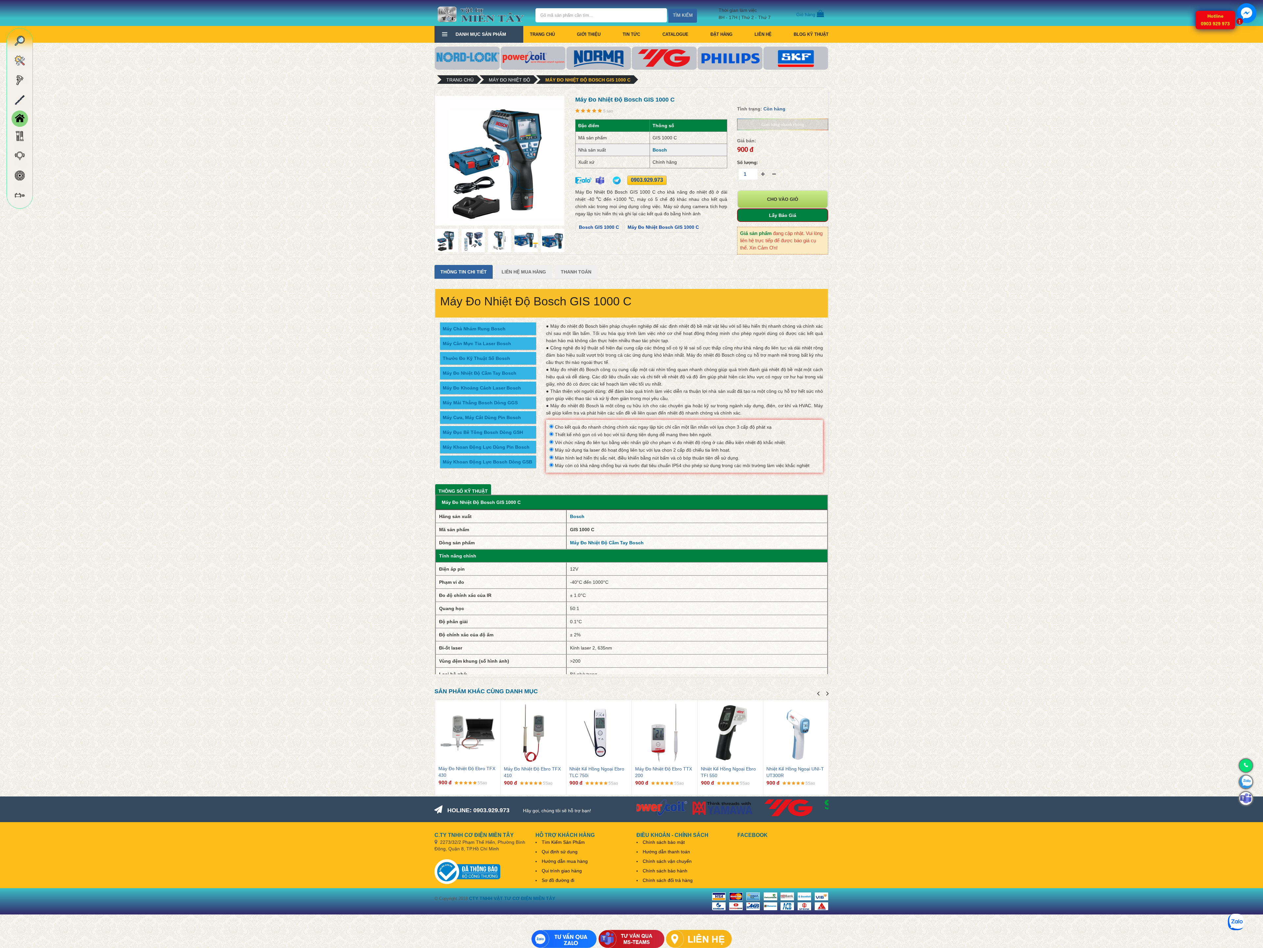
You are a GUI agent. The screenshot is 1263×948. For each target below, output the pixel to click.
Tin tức (631, 34)
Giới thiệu (589, 34)
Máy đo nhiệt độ (509, 80)
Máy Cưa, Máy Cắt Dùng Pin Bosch (482, 417)
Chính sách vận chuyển (667, 861)
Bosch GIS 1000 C (599, 227)
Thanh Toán (576, 271)
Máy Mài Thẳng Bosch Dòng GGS (480, 402)
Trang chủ (542, 34)
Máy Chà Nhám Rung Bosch (474, 328)
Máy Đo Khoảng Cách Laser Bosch (482, 388)
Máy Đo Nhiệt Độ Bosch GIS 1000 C (588, 80)
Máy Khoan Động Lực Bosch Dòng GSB (487, 461)
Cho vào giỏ (782, 199)
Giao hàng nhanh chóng (782, 124)
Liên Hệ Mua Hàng (524, 271)
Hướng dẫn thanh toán (666, 851)
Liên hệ (763, 34)
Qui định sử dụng (560, 851)
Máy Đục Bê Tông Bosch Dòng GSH (483, 432)
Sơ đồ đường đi (558, 880)
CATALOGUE (675, 34)
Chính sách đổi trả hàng (668, 880)
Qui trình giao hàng (562, 870)
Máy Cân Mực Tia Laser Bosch (477, 343)
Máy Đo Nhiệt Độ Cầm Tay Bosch (479, 373)
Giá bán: (746, 140)
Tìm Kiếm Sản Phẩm (563, 842)
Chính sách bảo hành (665, 870)
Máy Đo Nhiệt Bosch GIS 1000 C (663, 227)
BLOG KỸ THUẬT (811, 34)
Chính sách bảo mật (664, 842)
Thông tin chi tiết (463, 271)
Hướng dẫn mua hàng (565, 861)
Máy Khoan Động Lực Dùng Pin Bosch (486, 447)
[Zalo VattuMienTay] (564, 939)
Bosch (660, 150)
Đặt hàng (721, 34)
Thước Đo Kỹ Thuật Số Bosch (476, 358)
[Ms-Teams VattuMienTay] (631, 939)
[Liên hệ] (699, 939)
